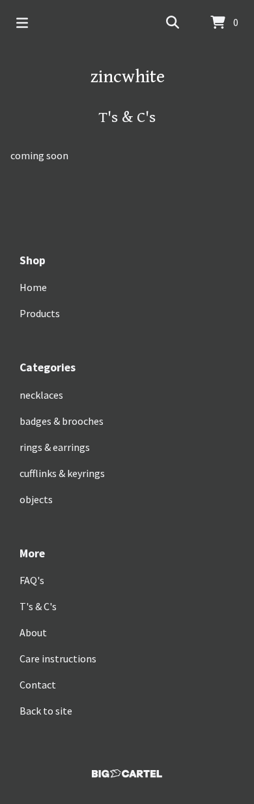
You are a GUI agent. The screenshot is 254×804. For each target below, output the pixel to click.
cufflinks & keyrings (62, 473)
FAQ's (32, 580)
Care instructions (58, 658)
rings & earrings (55, 447)
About (33, 632)
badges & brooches (62, 420)
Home (33, 287)
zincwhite (127, 77)
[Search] (172, 22)
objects (36, 499)
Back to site (46, 710)
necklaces (41, 394)
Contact (38, 684)
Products (40, 313)
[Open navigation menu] (22, 23)
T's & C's (38, 606)
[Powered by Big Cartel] (127, 773)
